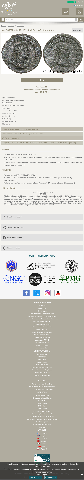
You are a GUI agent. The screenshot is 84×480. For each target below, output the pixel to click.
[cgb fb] (81, 2)
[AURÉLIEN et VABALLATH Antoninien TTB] (42, 73)
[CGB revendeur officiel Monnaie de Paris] (42, 279)
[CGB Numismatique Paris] (9, 16)
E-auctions (42, 308)
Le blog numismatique (42, 335)
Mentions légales (42, 422)
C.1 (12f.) (6, 143)
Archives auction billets (42, 324)
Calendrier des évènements (42, 327)
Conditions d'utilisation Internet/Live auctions (42, 419)
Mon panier (42, 359)
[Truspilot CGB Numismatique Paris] (71, 2)
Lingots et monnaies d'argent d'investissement (42, 319)
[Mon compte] (79, 15)
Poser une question (14, 237)
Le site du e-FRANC (42, 340)
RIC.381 (15, 143)
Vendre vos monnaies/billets (42, 384)
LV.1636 (53, 143)
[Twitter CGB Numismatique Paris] (36, 293)
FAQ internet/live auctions (42, 411)
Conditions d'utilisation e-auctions (42, 416)
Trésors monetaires (42, 329)
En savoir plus (42, 474)
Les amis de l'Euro (42, 348)
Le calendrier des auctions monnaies (42, 386)
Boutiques (42, 306)
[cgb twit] (78, 2)
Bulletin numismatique (42, 337)
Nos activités (42, 401)
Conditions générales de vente (42, 414)
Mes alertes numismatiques (42, 367)
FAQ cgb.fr (42, 406)
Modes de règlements (42, 375)
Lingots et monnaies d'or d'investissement (42, 316)
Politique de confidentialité (42, 424)
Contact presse (42, 403)
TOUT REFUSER (50, 477)
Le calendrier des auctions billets (42, 389)
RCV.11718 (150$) (40, 143)
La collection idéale (42, 343)
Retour (78, 30)
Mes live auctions (42, 364)
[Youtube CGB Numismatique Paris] (57, 293)
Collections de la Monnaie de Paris (42, 314)
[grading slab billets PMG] (70, 279)
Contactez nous (42, 354)
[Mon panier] (65, 15)
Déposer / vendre (13, 248)
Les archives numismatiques (42, 332)
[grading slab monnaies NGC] (14, 279)
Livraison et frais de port (42, 372)
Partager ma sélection (15, 227)
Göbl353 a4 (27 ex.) (67, 143)
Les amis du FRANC (42, 345)
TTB (42, 80)
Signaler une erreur (14, 217)
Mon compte (42, 357)
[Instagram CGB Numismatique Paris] (47, 293)
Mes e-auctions (42, 362)
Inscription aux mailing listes (42, 370)
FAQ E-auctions (42, 408)
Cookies (42, 427)
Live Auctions (42, 311)
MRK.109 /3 (25, 143)
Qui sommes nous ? (42, 395)
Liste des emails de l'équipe (42, 398)
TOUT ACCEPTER (36, 477)
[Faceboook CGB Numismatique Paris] (26, 293)
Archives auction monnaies (42, 321)
